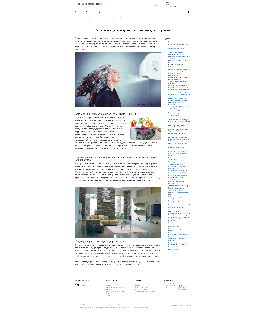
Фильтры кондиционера (176, 164)
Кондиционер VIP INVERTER (178, 170)
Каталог (78, 12)
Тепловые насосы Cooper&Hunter (174, 116)
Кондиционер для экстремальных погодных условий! (177, 238)
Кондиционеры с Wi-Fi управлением (175, 178)
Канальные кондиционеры (177, 42)
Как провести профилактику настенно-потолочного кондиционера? (177, 224)
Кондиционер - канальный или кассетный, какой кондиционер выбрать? (178, 218)
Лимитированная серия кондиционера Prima (176, 53)
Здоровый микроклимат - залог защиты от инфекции (178, 45)
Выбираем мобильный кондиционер (176, 148)
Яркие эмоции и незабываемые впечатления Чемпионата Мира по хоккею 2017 (179, 121)
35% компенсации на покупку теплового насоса (178, 107)
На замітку (98, 18)
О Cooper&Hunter (174, 247)
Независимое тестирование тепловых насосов (177, 134)
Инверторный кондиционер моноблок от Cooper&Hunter (177, 99)
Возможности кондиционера (178, 151)
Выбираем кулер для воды (177, 67)
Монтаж (89, 12)
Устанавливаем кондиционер (178, 186)
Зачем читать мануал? (176, 110)
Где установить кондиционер (178, 175)
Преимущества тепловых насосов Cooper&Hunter (176, 126)
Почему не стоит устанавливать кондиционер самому (179, 70)
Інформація (100, 12)
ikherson (188, 305)
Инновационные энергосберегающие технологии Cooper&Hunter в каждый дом (179, 213)
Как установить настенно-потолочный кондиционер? (177, 233)
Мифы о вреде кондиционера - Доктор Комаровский (179, 78)
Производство (173, 249)
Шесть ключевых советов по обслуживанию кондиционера (178, 86)
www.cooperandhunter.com (140, 307)
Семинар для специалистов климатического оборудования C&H (178, 139)
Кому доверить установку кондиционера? (176, 167)
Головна (80, 18)
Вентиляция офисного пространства (176, 103)
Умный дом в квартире (176, 190)
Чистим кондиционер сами (177, 113)
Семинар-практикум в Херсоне (178, 60)
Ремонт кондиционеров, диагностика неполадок (176, 208)
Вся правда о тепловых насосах (179, 162)
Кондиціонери (86, 3)
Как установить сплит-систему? (179, 205)
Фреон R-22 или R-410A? (177, 173)
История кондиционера (176, 188)
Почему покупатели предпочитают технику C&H (177, 243)
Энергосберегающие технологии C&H (175, 158)
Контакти (112, 12)
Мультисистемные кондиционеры (174, 74)
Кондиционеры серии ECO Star (179, 89)
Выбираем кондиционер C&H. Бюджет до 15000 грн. (178, 130)
